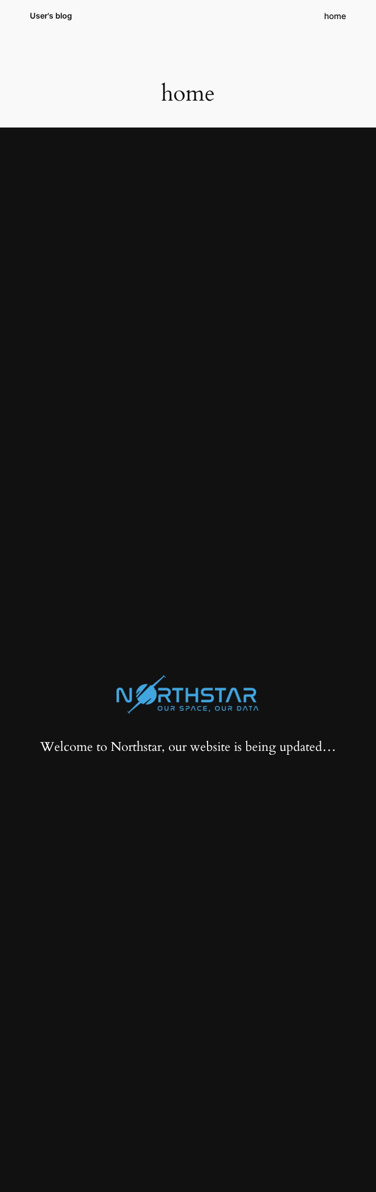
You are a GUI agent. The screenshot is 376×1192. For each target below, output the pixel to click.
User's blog (51, 16)
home (335, 16)
